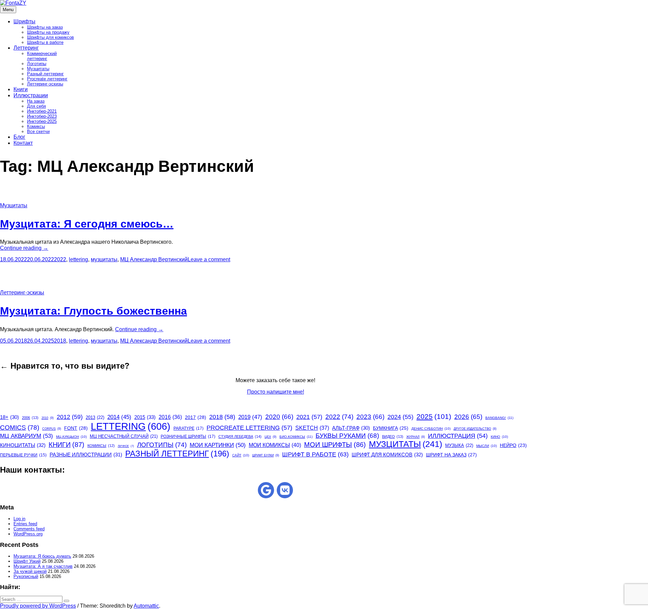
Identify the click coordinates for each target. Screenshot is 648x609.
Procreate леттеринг (47, 78)
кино (499, 437)
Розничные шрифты (188, 436)
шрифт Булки (265, 455)
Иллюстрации (31, 95)
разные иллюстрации (86, 454)
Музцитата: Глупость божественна (93, 311)
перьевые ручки (23, 455)
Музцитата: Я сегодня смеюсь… (86, 224)
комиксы (101, 446)
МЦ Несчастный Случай (124, 436)
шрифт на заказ (451, 454)
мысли (486, 446)
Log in (19, 518)
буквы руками (347, 435)
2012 (70, 417)
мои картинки (218, 445)
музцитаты (104, 259)
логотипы (162, 444)
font (76, 428)
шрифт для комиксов (387, 454)
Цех (270, 437)
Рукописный (26, 576)
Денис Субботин (431, 428)
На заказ (36, 101)
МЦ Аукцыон (71, 437)
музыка (459, 445)
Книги (21, 89)
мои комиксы (275, 445)
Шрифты (24, 21)
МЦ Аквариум (26, 435)
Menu (8, 9)
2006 (30, 418)
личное (126, 446)
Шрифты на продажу (48, 32)
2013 (95, 417)
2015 (145, 417)
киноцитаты (23, 445)
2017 (195, 417)
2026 (468, 416)
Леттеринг (26, 48)
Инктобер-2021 (42, 111)
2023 (370, 416)
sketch (312, 428)
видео (392, 436)
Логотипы (36, 63)
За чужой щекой (30, 571)
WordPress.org (28, 533)
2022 (60, 259)
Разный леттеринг (45, 73)
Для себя (36, 106)
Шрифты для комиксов (50, 37)
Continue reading (24, 248)
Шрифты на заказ (45, 27)
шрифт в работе (315, 454)
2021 (309, 417)
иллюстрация (458, 435)
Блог (19, 137)
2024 (400, 417)
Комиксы (36, 126)
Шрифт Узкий (27, 561)
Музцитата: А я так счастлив (43, 566)
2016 (170, 417)
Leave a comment (209, 259)
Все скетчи (38, 131)
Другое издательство (475, 428)
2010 (48, 418)
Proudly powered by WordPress (38, 606)
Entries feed (25, 523)
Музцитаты (38, 68)
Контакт (23, 143)
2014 (119, 417)
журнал (415, 437)
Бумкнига (390, 428)
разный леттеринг (177, 453)
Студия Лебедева (240, 436)
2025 (433, 416)
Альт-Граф (351, 428)
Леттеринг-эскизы (45, 83)
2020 (279, 416)
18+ (9, 417)
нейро (513, 445)
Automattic (146, 606)
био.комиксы (296, 437)
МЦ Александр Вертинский (154, 259)
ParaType (188, 428)
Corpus (51, 428)
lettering (78, 259)
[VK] (285, 490)
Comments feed (29, 528)
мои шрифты (335, 444)
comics (19, 427)
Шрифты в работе (45, 42)
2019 (250, 417)
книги (66, 444)
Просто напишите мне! (275, 392)
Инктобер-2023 (42, 116)
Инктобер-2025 (42, 121)
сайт (240, 455)
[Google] (266, 490)
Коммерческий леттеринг (42, 56)
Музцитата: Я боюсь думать (42, 556)
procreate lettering (249, 427)
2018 (60, 341)
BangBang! (499, 418)
